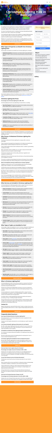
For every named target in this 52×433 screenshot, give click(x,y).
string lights (14, 238)
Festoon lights (12, 242)
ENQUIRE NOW (17, 311)
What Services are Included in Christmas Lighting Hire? (41, 63)
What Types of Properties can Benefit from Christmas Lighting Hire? (42, 55)
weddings (20, 244)
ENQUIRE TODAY (17, 180)
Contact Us (37, 70)
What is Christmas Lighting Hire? (41, 68)
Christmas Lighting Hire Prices (41, 57)
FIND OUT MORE (17, 382)
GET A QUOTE (17, 129)
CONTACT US (26, 18)
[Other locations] (47, 2)
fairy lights (31, 113)
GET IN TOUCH (17, 43)
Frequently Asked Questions (40, 71)
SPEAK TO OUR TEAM (17, 278)
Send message (43, 48)
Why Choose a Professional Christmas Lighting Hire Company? (42, 60)
